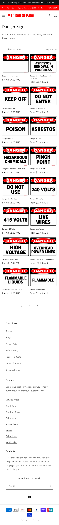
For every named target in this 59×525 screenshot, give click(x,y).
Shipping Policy (13, 370)
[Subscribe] (50, 486)
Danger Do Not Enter (38, 108)
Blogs (8, 337)
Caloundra (11, 418)
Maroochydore (13, 424)
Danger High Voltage (10, 259)
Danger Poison (8, 138)
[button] (3, 15)
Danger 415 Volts (8, 229)
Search (9, 331)
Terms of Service (13, 363)
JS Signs (25, 520)
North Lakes (11, 442)
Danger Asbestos (36, 138)
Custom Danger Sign (10, 76)
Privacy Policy (12, 344)
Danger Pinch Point (37, 169)
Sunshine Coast (13, 412)
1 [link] (21, 305)
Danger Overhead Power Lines (42, 259)
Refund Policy (12, 350)
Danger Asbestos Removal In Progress (41, 77)
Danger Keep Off (8, 108)
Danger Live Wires (37, 229)
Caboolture (11, 436)
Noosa (9, 430)
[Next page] (37, 306)
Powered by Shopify (34, 520)
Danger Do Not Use (9, 199)
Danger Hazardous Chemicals (13, 169)
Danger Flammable (37, 289)
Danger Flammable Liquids (12, 289)
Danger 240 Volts (36, 199)
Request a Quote (13, 357)
